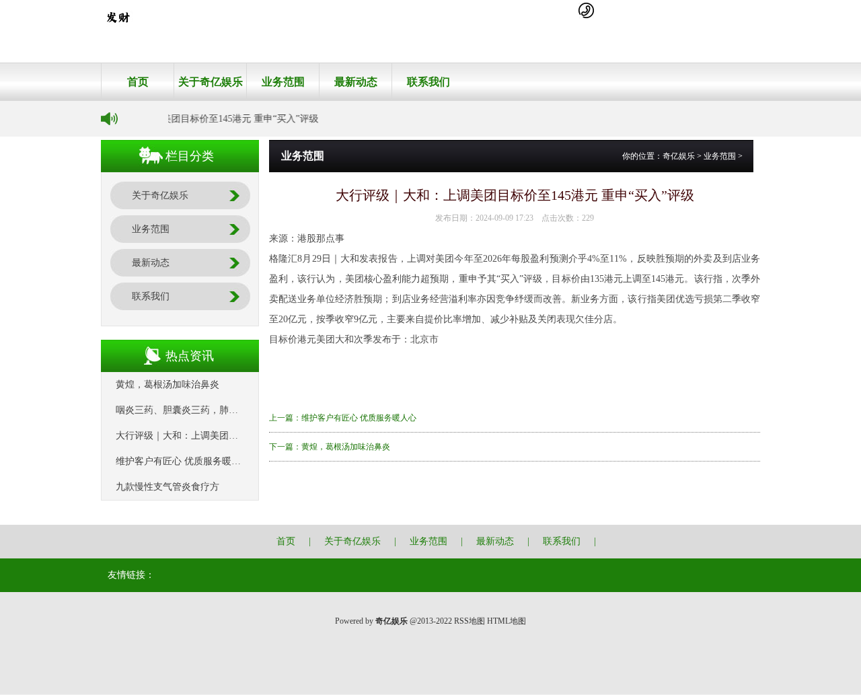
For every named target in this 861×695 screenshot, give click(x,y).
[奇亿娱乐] (118, 31)
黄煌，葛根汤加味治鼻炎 (167, 384)
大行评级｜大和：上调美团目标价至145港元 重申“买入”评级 (241, 436)
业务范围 (283, 81)
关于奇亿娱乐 (210, 81)
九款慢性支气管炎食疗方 (167, 487)
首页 (138, 81)
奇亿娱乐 (679, 156)
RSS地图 (469, 621)
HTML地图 (506, 621)
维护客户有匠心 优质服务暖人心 (183, 461)
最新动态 (355, 81)
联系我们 (428, 81)
